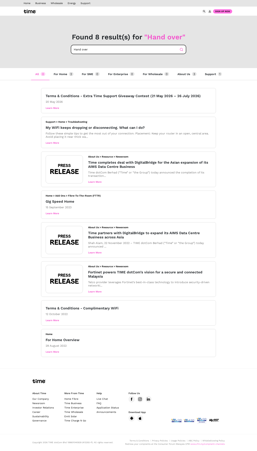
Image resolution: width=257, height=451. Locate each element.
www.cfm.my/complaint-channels (207, 444)
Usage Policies (178, 440)
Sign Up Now (222, 11)
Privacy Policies (160, 440)
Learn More (52, 108)
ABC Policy (193, 440)
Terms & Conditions (139, 440)
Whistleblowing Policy (213, 440)
